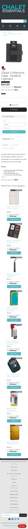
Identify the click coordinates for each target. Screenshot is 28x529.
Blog (14, 482)
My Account (14, 467)
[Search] (25, 21)
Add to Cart (14, 219)
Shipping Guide (14, 494)
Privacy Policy (14, 491)
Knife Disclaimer (14, 504)
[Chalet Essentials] (14, 9)
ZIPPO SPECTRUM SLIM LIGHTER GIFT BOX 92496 (13, 309)
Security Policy (14, 507)
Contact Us (14, 485)
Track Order (14, 470)
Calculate (14, 132)
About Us (14, 479)
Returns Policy (14, 497)
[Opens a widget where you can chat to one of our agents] (22, 526)
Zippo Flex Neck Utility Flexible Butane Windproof (13, 275)
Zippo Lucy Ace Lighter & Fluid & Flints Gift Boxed (14, 242)
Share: (3, 82)
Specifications (15, 145)
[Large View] (3, 68)
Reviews (4, 148)
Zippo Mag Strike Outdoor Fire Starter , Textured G (13, 342)
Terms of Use (14, 501)
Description (5, 145)
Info (22, 87)
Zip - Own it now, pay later (14, 473)
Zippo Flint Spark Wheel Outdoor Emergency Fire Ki (12, 410)
